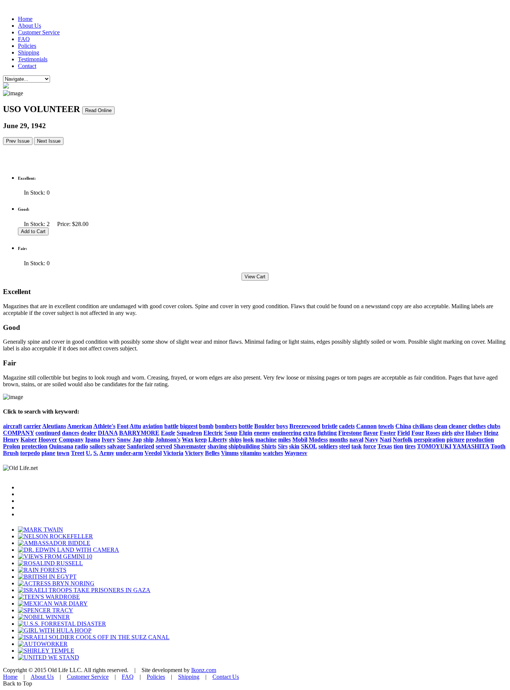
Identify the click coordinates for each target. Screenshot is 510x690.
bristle (330, 426)
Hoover (47, 439)
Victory (194, 453)
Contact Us (225, 677)
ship (148, 439)
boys (282, 426)
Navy (371, 439)
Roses (433, 433)
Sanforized (140, 446)
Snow (124, 439)
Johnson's (167, 439)
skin (294, 446)
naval (356, 439)
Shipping (28, 52)
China (403, 426)
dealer (88, 433)
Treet (77, 453)
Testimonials (32, 59)
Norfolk (403, 439)
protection (34, 446)
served (164, 446)
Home (25, 19)
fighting (327, 433)
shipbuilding (244, 446)
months (338, 439)
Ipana (92, 439)
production (480, 439)
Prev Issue (17, 141)
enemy (262, 433)
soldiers (328, 446)
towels (386, 426)
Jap (137, 439)
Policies (27, 46)
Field (403, 433)
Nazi (385, 439)
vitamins (250, 453)
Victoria (173, 453)
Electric (213, 433)
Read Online (98, 110)
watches (273, 453)
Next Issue (48, 141)
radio (81, 446)
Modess (318, 439)
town (63, 453)
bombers (226, 426)
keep (201, 439)
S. (95, 453)
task (356, 446)
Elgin (245, 433)
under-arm (129, 453)
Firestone (350, 433)
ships (235, 439)
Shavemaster (190, 446)
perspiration (429, 439)
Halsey (474, 433)
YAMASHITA (471, 446)
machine (266, 439)
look (248, 439)
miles (284, 439)
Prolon (11, 446)
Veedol (153, 453)
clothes (477, 426)
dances (70, 433)
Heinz (491, 433)
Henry (11, 439)
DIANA (108, 433)
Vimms (230, 453)
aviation (153, 426)
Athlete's (104, 426)
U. (89, 453)
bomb (206, 426)
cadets (347, 426)
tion (398, 446)
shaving (217, 446)
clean (440, 426)
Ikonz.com (203, 670)
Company (71, 439)
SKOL (309, 446)
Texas (384, 446)
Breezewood (304, 426)
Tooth (498, 446)
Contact (27, 66)
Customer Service (39, 32)
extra (309, 433)
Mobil (299, 439)
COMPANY (18, 433)
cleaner (458, 426)
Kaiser (29, 439)
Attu (135, 426)
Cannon (366, 426)
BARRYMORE (139, 433)
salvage (116, 446)
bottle (246, 426)
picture (455, 439)
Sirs (282, 446)
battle (171, 426)
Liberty (217, 439)
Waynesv (295, 453)
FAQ (24, 39)
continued (47, 433)
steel (344, 446)
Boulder (264, 426)
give (459, 433)
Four (417, 433)
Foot (122, 426)
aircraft (12, 426)
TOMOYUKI (434, 446)
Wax (187, 439)
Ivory (108, 439)
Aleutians (54, 426)
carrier (32, 426)
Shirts (268, 446)
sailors (98, 446)
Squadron (189, 433)
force (369, 446)
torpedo (30, 453)
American (79, 426)
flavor (370, 433)
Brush (11, 453)
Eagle (168, 433)
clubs (493, 426)
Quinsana (61, 446)
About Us (29, 25)
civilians (423, 426)
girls (447, 433)
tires (410, 446)
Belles (212, 453)
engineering (286, 433)
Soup (230, 433)
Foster (388, 433)
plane (48, 453)
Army (106, 453)
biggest (189, 426)
